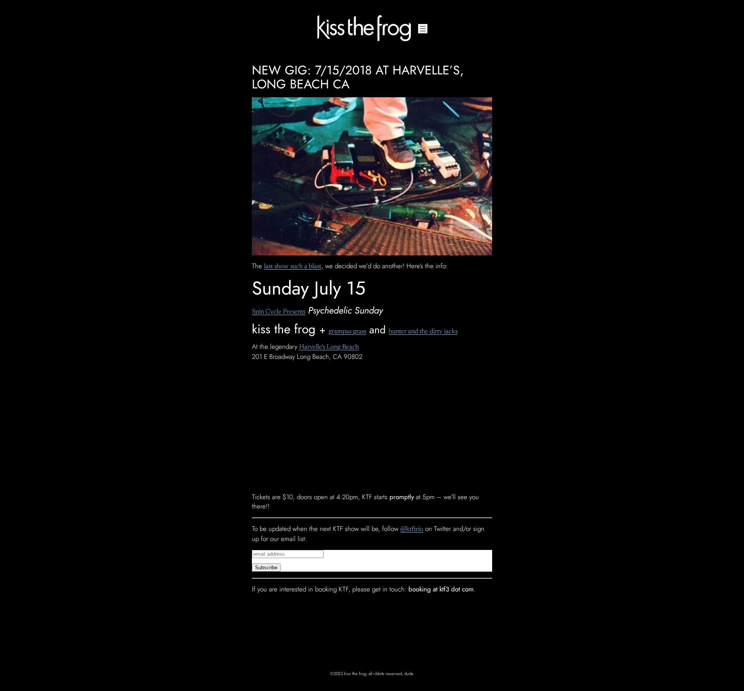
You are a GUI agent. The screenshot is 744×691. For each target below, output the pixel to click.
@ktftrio (411, 529)
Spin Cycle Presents (278, 312)
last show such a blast (292, 267)
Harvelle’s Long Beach (329, 347)
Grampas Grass (347, 332)
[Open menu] (422, 28)
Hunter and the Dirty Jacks (423, 332)
